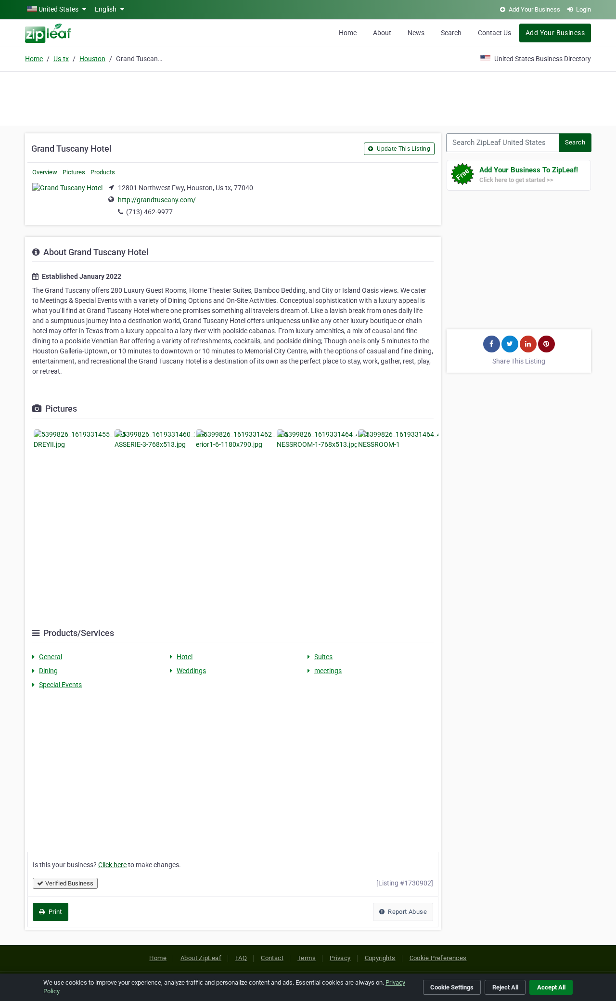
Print (54, 911)
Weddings (191, 671)
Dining (48, 671)
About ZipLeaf (200, 958)
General (50, 657)
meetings (328, 671)
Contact (272, 958)
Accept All (551, 987)
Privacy (340, 958)
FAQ (241, 958)
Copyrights (380, 958)
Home (348, 33)
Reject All (505, 987)
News (416, 33)
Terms (306, 958)
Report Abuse (406, 911)
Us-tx (61, 59)
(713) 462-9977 (149, 212)
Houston (92, 59)
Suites (323, 657)
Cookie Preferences (438, 958)
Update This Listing (402, 148)
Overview (44, 172)
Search (451, 33)
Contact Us (494, 33)
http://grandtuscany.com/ (157, 200)
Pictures (74, 172)
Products (102, 172)
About (382, 33)
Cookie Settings (452, 987)
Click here (112, 865)
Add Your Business (555, 33)
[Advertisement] (308, 97)
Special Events (60, 685)
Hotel (184, 657)
